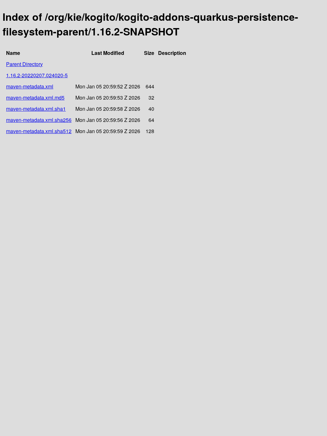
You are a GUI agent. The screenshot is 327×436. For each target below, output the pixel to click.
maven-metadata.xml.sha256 (39, 120)
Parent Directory (24, 64)
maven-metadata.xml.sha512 (39, 131)
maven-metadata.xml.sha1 (36, 108)
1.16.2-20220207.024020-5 (37, 75)
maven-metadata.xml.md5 (35, 97)
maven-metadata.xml (29, 86)
